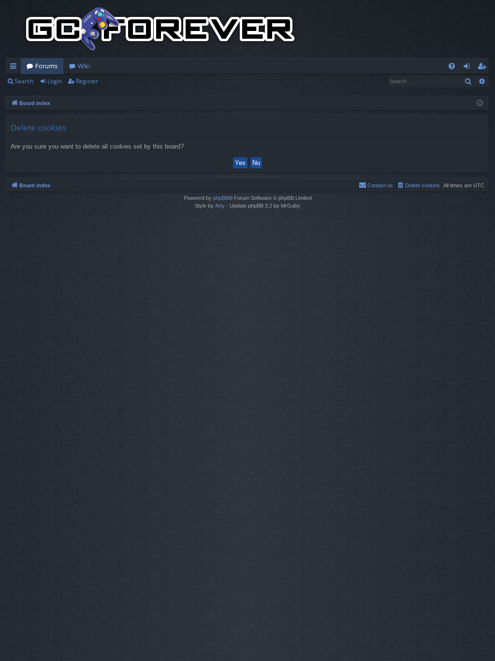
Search (24, 81)
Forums (46, 65)
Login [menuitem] (468, 67)
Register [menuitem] (484, 67)
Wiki (84, 65)
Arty (220, 206)
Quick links (15, 67)
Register (87, 81)
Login (54, 81)
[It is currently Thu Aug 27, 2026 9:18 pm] (480, 103)
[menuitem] (451, 66)
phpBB (221, 198)
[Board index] (160, 29)
